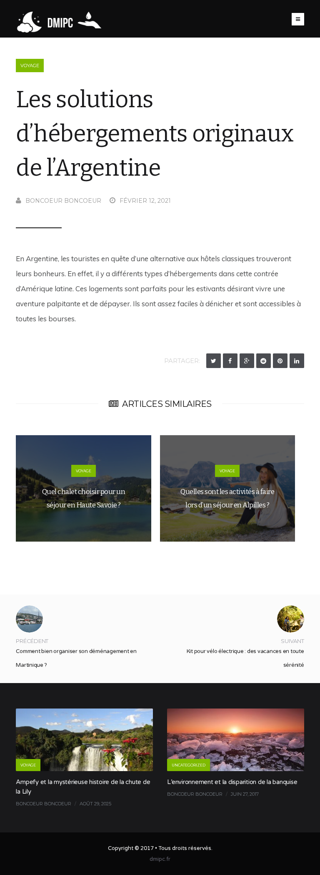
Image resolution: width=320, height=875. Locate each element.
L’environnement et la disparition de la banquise (232, 782)
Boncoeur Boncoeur (63, 200)
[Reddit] (263, 360)
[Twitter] (213, 360)
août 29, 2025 (95, 804)
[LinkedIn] (297, 360)
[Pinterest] (280, 360)
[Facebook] (230, 360)
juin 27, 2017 (245, 794)
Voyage (29, 65)
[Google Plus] (247, 360)
